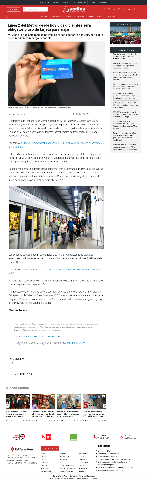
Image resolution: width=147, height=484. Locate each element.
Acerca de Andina (70, 476)
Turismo (92, 2)
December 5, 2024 (74, 343)
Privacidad (91, 476)
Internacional (46, 471)
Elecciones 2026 (104, 451)
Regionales (45, 468)
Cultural (63, 453)
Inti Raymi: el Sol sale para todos (110, 470)
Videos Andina (17, 388)
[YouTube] (119, 9)
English (13, 9)
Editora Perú (58, 476)
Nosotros (82, 471)
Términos (82, 476)
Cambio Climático (66, 471)
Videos (90, 17)
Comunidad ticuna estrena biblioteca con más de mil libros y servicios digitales (43, 414)
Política (43, 459)
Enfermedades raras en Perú (109, 454)
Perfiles (56, 2)
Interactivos (83, 462)
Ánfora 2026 (64, 456)
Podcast (100, 17)
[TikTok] (138, 9)
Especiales (66, 2)
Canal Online (79, 17)
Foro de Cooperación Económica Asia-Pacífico (116, 459)
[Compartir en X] (26, 420)
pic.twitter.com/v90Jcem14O (50, 336)
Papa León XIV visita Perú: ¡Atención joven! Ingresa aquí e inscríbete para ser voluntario (124, 96)
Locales (44, 465)
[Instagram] (124, 9)
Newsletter (111, 17)
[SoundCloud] (129, 9)
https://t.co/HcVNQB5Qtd (26, 336)
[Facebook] (104, 9)
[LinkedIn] (114, 9)
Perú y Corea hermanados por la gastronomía (115, 468)
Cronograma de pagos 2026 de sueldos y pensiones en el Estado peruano (125, 56)
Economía (44, 462)
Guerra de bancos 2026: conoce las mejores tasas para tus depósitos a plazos (125, 65)
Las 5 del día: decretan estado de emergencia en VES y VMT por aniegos (93, 414)
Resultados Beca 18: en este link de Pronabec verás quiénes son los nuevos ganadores (125, 86)
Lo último (43, 17)
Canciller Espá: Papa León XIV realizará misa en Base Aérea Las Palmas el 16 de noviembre (125, 147)
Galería (68, 17)
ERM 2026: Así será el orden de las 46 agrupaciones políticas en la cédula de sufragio (125, 114)
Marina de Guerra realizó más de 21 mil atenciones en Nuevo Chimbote (68, 414)
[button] (8, 406)
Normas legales (80, 2)
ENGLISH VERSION (50, 448)
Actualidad (56, 16)
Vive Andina (103, 2)
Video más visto (125, 24)
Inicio (43, 453)
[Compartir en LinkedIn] (29, 420)
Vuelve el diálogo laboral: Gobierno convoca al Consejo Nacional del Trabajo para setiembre (17, 415)
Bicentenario (44, 2)
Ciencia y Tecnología (67, 468)
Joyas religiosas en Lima (107, 456)
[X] (109, 9)
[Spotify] (133, 9)
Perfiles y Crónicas (67, 465)
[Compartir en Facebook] (24, 420)
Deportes (63, 459)
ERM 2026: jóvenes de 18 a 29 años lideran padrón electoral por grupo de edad (125, 105)
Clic (61, 462)
